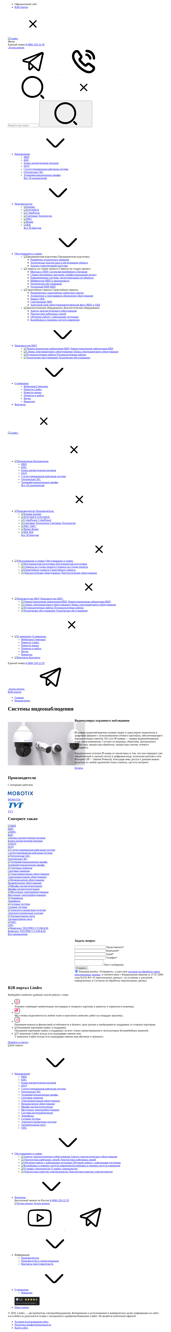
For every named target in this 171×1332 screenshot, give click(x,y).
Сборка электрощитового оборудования (95, 351)
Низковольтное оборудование (38, 1103)
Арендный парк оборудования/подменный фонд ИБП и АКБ (65, 304)
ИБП (26, 157)
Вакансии (29, 401)
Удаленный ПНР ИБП (43, 286)
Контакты (20, 404)
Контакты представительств (37, 1263)
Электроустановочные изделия (38, 1121)
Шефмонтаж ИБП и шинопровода (49, 280)
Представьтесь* (115, 947)
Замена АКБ (37, 298)
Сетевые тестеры (31, 1118)
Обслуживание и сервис (28, 253)
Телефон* (111, 957)
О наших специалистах (64, 1168)
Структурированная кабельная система (46, 169)
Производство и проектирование (40, 1260)
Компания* (112, 950)
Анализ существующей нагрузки (49, 265)
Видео (27, 398)
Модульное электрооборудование (40, 1109)
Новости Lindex (33, 389)
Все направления (17, 934)
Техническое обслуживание (46, 283)
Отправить (81, 968)
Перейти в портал (18, 1042)
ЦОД (26, 166)
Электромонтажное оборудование (40, 1100)
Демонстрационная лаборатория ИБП (91, 348)
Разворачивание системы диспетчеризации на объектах (62, 277)
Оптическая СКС (33, 172)
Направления (22, 154)
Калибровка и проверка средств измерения (54, 319)
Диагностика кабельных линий (48, 313)
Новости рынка (32, 392)
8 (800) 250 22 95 (35, 44)
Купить (79, 768)
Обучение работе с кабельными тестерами (54, 316)
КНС (26, 160)
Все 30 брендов (32, 227)
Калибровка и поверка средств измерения (96, 1165)
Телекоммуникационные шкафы (42, 175)
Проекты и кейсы (34, 395)
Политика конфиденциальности (33, 1324)
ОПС (24, 1127)
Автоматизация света (33, 1124)
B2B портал (21, 7)
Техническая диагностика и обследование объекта (59, 262)
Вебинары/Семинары (36, 386)
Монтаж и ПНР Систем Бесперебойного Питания (58, 271)
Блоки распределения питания (41, 163)
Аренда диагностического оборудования (53, 310)
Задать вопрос (17, 47)
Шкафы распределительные (37, 1106)
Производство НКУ (26, 345)
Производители (23, 203)
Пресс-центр (22, 1307)
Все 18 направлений (35, 178)
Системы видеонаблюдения (37, 1112)
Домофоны (27, 1115)
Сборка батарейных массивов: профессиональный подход (63, 274)
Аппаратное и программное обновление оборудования (61, 295)
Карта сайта (21, 1327)
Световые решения (32, 1097)
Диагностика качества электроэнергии (91, 1171)
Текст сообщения (113, 964)
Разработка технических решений (49, 259)
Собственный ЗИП (41, 301)
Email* (110, 954)
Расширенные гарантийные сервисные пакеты (57, 292)
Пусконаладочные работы (71, 354)
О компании (22, 383)
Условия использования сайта (31, 1321)
